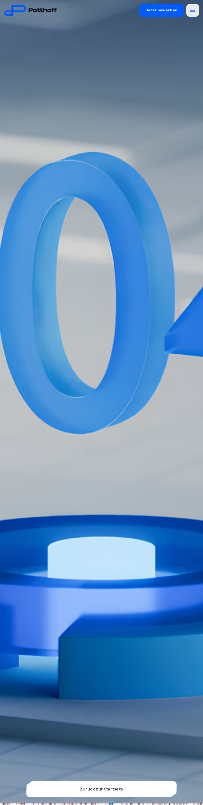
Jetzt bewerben (161, 10)
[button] (192, 10)
